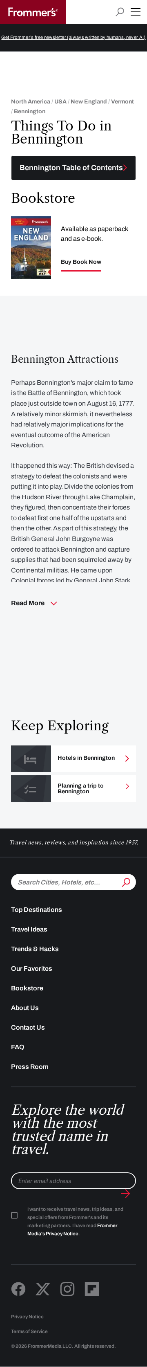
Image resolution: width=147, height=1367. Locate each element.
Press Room (30, 1066)
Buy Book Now (81, 262)
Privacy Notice (27, 1317)
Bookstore (27, 988)
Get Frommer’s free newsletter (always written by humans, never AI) (73, 37)
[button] (135, 12)
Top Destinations (36, 909)
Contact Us (28, 1027)
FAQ (17, 1047)
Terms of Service (29, 1331)
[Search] (125, 881)
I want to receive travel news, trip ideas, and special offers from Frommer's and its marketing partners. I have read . (75, 1221)
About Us (25, 1007)
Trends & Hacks (35, 948)
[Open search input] (120, 12)
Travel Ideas (29, 929)
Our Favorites (31, 968)
